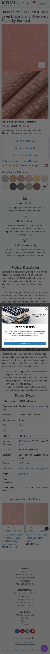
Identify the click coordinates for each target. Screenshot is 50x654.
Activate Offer (25, 343)
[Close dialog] (46, 308)
